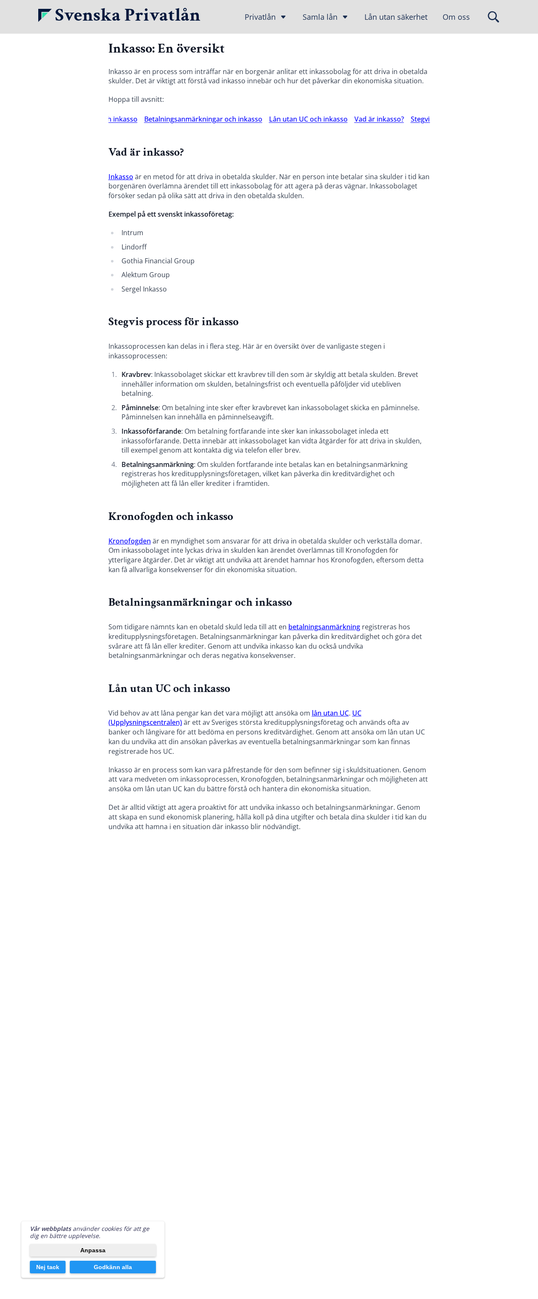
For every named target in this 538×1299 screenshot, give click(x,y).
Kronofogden (129, 541)
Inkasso (120, 176)
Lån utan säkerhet (395, 17)
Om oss (456, 17)
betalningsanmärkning (324, 626)
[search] (493, 16)
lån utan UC (330, 713)
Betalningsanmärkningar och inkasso (193, 119)
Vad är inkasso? (368, 119)
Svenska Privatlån (127, 15)
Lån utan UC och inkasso (297, 119)
